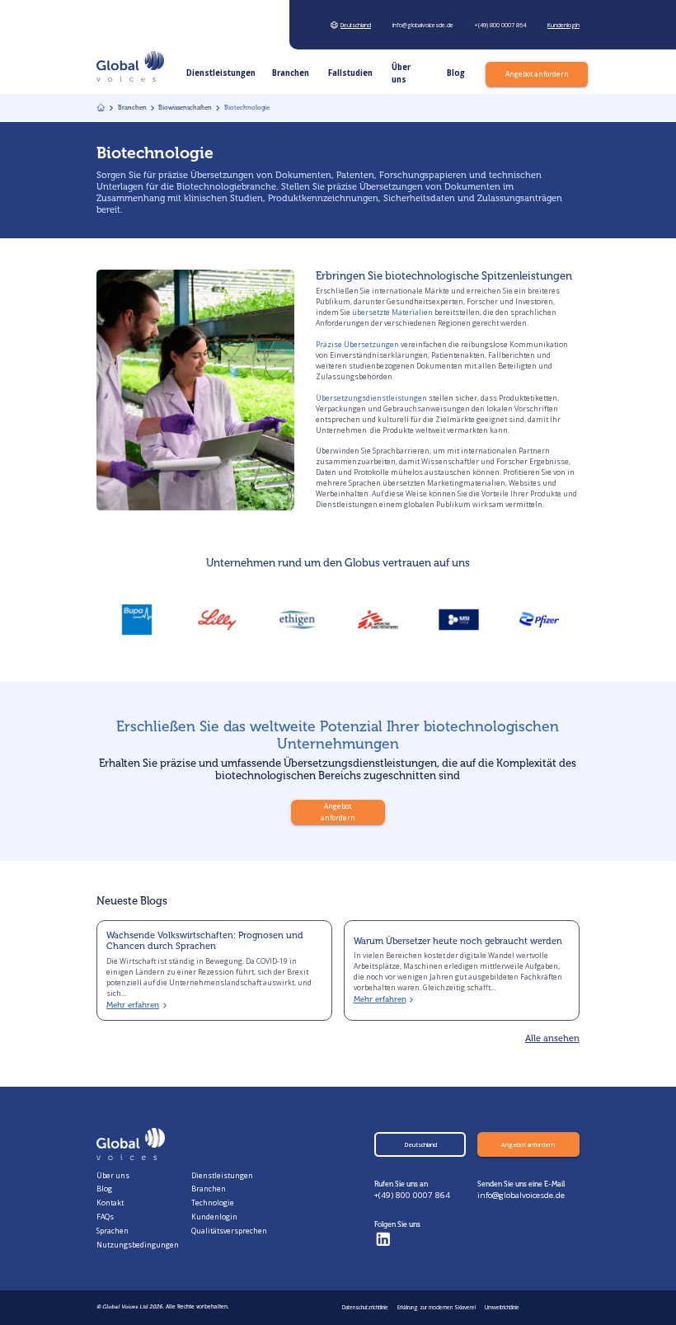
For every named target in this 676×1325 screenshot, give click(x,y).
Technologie (212, 1203)
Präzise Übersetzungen (357, 345)
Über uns (112, 1176)
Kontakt (110, 1203)
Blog (104, 1189)
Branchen (208, 1189)
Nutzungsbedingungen (137, 1245)
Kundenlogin (214, 1217)
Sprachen (112, 1231)
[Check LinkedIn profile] (383, 1239)
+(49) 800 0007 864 (412, 1195)
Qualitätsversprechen (229, 1231)
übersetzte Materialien (392, 312)
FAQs (105, 1217)
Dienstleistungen (222, 1176)
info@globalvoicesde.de (521, 1195)
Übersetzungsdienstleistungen (371, 398)
